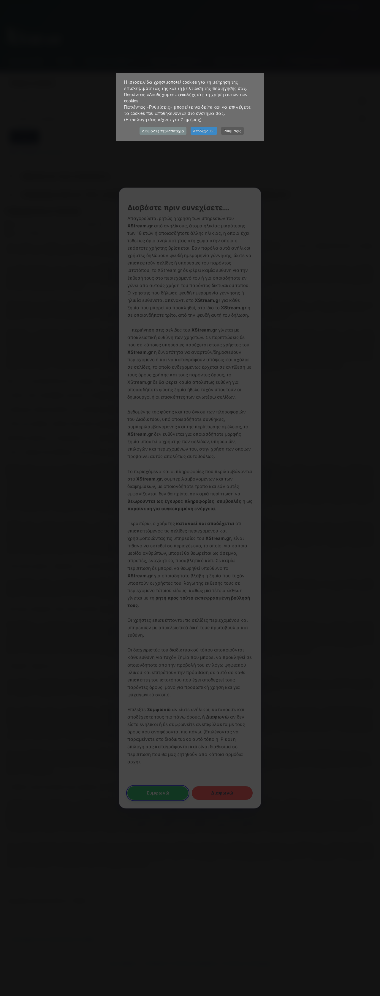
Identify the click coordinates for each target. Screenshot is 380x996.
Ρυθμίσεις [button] (232, 130)
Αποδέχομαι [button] (204, 130)
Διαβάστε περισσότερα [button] (163, 130)
